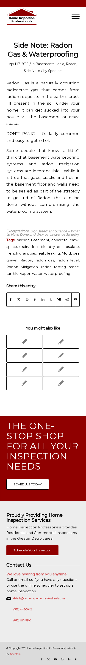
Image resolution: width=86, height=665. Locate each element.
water (37, 273)
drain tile (39, 246)
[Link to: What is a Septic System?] (61, 383)
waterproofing (57, 273)
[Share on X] (19, 299)
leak (41, 253)
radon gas (44, 260)
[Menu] (73, 16)
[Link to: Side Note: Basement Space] (24, 342)
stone (74, 267)
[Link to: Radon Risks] (61, 369)
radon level (68, 260)
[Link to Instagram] (62, 659)
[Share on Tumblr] (51, 299)
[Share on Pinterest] (35, 299)
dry (52, 246)
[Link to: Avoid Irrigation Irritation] (24, 369)
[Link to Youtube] (55, 659)
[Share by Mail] (75, 299)
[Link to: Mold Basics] (24, 355)
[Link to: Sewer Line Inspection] (61, 355)
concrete (59, 240)
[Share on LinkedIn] (43, 299)
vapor (25, 273)
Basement (40, 240)
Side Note (32, 71)
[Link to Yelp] (76, 659)
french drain (17, 253)
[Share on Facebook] (11, 299)
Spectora (55, 71)
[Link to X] (48, 659)
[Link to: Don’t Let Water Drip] (24, 383)
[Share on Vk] (59, 299)
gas (33, 253)
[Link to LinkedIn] (69, 659)
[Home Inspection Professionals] (35, 16)
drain (23, 246)
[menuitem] (73, 16)
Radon (71, 64)
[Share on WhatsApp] (27, 299)
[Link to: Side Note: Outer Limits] (61, 342)
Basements (45, 64)
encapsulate (68, 246)
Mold (60, 64)
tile (16, 273)
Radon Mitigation (22, 267)
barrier (23, 240)
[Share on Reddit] (67, 299)
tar (8, 273)
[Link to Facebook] (41, 659)
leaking (53, 253)
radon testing (53, 267)
